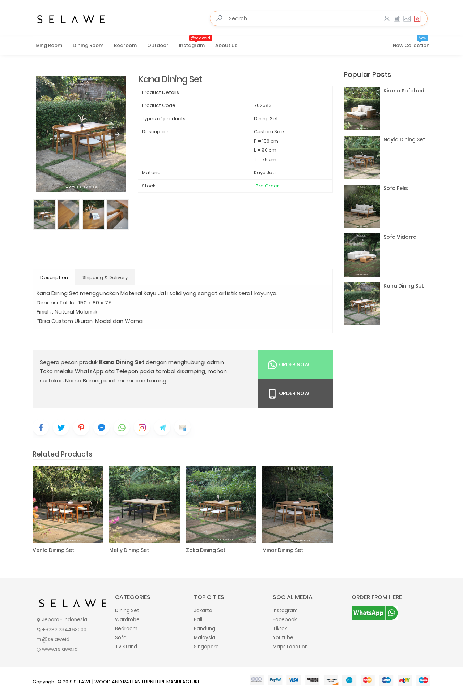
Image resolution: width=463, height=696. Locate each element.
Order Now (293, 364)
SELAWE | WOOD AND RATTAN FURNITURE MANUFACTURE (137, 681)
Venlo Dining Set (54, 550)
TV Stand (126, 646)
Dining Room (88, 45)
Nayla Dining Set (404, 139)
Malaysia (204, 637)
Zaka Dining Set (206, 550)
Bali (198, 619)
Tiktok (280, 628)
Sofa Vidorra (400, 237)
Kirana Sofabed (403, 90)
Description (54, 277)
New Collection (411, 43)
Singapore (206, 646)
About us (226, 45)
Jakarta (203, 610)
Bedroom (125, 45)
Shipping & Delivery (105, 277)
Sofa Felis (395, 188)
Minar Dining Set (282, 550)
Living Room (47, 45)
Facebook (285, 619)
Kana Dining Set (403, 285)
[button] (117, 134)
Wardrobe (127, 619)
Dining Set (127, 610)
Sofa (121, 637)
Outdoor (158, 45)
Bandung (204, 628)
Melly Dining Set (129, 550)
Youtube (283, 637)
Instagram (194, 43)
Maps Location (290, 646)
